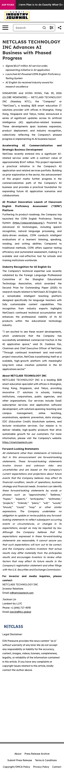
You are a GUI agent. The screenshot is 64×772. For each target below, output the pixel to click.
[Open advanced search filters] (51, 27)
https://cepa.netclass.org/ (28, 222)
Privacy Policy (41, 766)
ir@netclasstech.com (21, 592)
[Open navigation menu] (5, 28)
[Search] (44, 27)
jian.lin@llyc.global (20, 611)
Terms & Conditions (46, 760)
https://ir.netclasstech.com (17, 442)
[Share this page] (59, 28)
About (17, 753)
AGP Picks (8, 4)
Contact (56, 766)
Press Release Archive (37, 753)
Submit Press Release (19, 760)
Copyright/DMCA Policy (16, 766)
